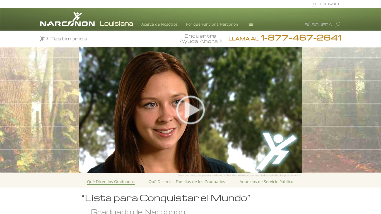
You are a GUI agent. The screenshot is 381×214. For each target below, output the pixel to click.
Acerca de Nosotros (159, 24)
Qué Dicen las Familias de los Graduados (187, 181)
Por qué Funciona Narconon (212, 24)
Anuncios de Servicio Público (266, 181)
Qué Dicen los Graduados (111, 181)
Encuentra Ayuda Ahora (198, 37)
